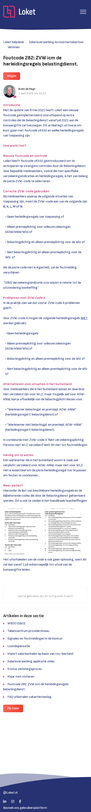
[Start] (19, 12)
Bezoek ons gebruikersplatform (25, 808)
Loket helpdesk (13, 42)
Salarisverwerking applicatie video (31, 661)
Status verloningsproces (24, 669)
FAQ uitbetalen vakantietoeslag (29, 697)
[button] (83, 11)
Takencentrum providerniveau (28, 631)
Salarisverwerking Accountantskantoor (56, 42)
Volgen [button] (11, 76)
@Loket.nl (10, 793)
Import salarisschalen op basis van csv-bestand (40, 654)
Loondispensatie (18, 646)
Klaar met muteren (20, 677)
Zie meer (13, 708)
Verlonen (14, 47)
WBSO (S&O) (16, 623)
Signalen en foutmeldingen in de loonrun (34, 639)
